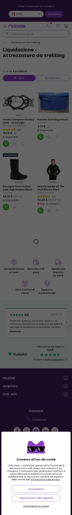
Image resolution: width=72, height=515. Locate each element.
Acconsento (36, 489)
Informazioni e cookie (36, 506)
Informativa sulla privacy (45, 479)
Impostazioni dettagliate (36, 498)
